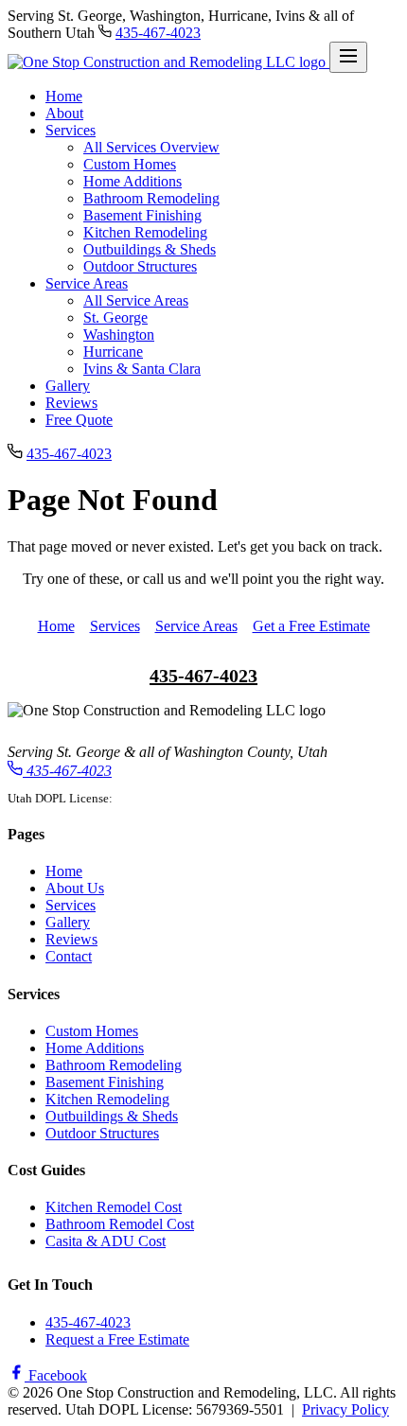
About (64, 113)
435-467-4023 (158, 33)
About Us (74, 888)
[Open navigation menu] (348, 57)
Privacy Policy (345, 1409)
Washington (118, 334)
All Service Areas (135, 300)
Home (63, 96)
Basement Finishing (142, 215)
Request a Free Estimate (117, 1339)
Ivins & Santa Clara (142, 369)
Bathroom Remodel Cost (119, 1224)
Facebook (56, 1375)
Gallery (67, 386)
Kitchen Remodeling (145, 232)
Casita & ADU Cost (105, 1241)
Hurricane (113, 351)
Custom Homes (129, 164)
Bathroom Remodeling (151, 198)
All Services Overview (151, 147)
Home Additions (132, 181)
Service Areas (86, 283)
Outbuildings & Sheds (149, 249)
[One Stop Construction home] (168, 62)
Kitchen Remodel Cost (113, 1207)
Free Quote (79, 420)
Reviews (71, 403)
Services (70, 130)
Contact (68, 956)
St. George (115, 317)
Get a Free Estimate (311, 626)
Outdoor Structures (140, 266)
